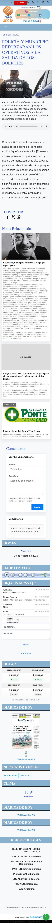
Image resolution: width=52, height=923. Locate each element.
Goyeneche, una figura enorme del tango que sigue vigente (24, 264)
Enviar (37, 507)
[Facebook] (38, 2)
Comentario (13, 476)
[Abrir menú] (5, 27)
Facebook (26, 653)
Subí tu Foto (10, 775)
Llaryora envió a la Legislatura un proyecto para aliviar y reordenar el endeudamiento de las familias (26, 376)
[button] (11, 2)
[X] (34, 2)
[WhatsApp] (29, 2)
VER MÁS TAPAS (26, 759)
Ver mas (25, 775)
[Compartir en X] (13, 217)
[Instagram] (43, 2)
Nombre (12, 464)
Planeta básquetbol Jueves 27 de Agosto (21, 431)
